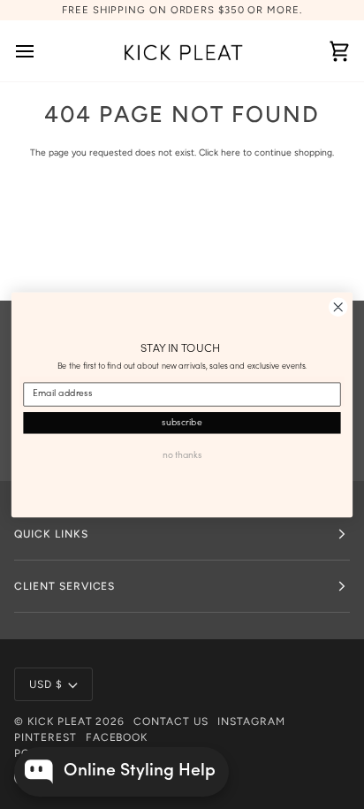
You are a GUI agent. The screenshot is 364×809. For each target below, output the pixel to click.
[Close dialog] (338, 307)
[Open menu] (40, 50)
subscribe (181, 421)
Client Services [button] (64, 586)
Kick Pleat (60, 721)
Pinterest (45, 737)
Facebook (117, 737)
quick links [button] (51, 534)
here (230, 152)
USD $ (46, 684)
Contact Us (171, 721)
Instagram (251, 721)
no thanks (182, 455)
